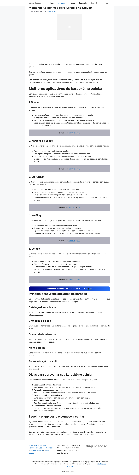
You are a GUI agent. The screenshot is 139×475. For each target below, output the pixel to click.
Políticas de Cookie (36, 448)
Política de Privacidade (38, 445)
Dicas (52, 3)
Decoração (83, 3)
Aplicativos (62, 3)
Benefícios (94, 3)
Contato (105, 3)
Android (72, 133)
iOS (78, 133)
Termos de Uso (36, 450)
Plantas (72, 3)
